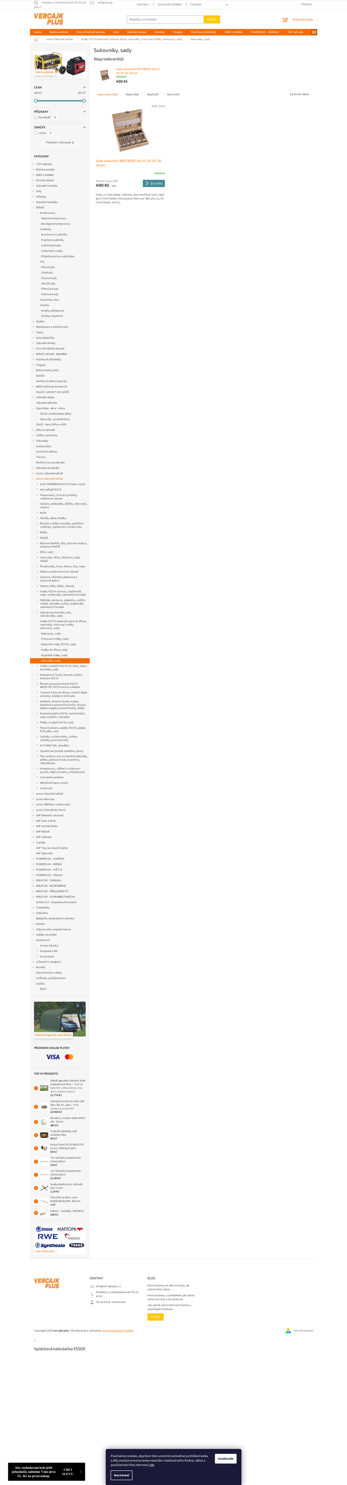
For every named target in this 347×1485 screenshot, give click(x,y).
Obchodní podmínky (169, 4)
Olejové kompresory (53, 218)
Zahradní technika (47, 186)
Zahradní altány (45, 397)
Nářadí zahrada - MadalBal (51, 354)
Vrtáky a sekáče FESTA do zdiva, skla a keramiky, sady (63, 668)
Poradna (195, 4)
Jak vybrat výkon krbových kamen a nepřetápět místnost (169, 1307)
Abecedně (173, 95)
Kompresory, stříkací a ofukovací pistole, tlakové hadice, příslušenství (62, 770)
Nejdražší (153, 95)
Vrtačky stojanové (52, 316)
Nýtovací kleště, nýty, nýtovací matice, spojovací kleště (63, 545)
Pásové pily (48, 267)
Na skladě (47, 117)
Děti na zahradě (45, 430)
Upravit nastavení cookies (118, 1331)
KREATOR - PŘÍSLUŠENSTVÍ (52, 891)
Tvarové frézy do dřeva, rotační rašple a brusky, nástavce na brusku (63, 694)
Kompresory (47, 213)
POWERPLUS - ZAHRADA (50, 859)
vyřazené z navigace (48, 962)
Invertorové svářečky (54, 235)
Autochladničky (45, 338)
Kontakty (143, 4)
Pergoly (41, 365)
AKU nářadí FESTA (50, 490)
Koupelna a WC (49, 951)
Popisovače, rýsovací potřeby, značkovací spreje (59, 497)
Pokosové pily (49, 294)
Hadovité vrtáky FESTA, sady (58, 644)
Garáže (40, 376)
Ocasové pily (49, 278)
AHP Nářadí (42, 832)
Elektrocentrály (45, 170)
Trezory (41, 457)
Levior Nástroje (45, 799)
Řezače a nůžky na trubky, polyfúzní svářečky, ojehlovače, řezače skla (61, 525)
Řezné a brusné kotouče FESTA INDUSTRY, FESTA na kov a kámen (60, 685)
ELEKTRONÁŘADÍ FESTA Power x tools (62, 484)
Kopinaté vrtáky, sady (54, 655)
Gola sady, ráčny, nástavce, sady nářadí (60, 559)
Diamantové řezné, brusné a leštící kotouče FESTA (61, 676)
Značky (40, 984)
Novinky (41, 967)
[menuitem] (37, 32)
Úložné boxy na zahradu (50, 463)
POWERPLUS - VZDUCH (49, 875)
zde (151, 1465)
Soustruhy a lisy (49, 300)
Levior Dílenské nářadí (49, 479)
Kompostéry (43, 446)
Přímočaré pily (50, 289)
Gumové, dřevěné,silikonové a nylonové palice (58, 579)
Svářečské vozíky (52, 251)
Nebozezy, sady (51, 634)
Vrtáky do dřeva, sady (54, 650)
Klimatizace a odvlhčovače (52, 327)
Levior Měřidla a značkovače (53, 805)
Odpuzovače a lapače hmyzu (53, 929)
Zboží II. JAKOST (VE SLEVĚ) (52, 392)
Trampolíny (43, 908)
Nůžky (43, 532)
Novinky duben (45, 180)
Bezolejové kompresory (55, 224)
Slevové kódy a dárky (49, 973)
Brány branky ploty (47, 370)
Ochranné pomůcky (52, 777)
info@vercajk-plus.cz (108, 1286)
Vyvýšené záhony (46, 452)
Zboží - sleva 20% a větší (51, 425)
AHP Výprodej (44, 853)
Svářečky (45, 229)
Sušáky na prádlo (46, 935)
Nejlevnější (132, 95)
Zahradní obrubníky (47, 468)
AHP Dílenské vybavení (49, 815)
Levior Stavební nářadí (49, 794)
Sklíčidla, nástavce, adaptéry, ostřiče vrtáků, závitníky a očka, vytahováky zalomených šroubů (62, 603)
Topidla (40, 843)
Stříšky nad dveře (47, 435)
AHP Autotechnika (47, 826)
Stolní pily (47, 273)
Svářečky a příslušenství (51, 978)
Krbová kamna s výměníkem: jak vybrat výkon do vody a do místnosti (170, 1297)
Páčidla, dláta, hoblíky (53, 518)
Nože (43, 513)
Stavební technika (47, 202)
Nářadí (40, 207)
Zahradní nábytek (46, 403)
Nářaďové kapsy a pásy (54, 783)
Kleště (44, 538)
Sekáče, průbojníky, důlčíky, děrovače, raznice (63, 505)
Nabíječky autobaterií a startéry (55, 919)
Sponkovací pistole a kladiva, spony (61, 751)
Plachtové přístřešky (48, 360)
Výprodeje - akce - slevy (50, 408)
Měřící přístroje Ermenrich (51, 387)
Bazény (40, 924)
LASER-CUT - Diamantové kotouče (56, 902)
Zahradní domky (46, 343)
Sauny (39, 332)
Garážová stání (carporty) (51, 381)
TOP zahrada (44, 164)
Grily (39, 191)
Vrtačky (44, 305)
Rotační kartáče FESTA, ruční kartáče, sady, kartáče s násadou (62, 715)
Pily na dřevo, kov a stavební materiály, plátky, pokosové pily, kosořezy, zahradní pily (64, 759)
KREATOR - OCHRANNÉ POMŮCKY (55, 897)
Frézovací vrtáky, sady (55, 639)
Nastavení (121, 1475)
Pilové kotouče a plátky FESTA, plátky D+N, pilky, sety (63, 729)
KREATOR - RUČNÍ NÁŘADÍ (51, 886)
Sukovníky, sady (51, 661)
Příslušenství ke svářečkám (57, 256)
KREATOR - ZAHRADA (48, 880)
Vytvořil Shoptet (303, 1331)
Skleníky (41, 197)
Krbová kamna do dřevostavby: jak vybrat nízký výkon (168, 1287)
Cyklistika (42, 913)
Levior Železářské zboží (50, 810)
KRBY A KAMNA (45, 175)
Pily (42, 262)
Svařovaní (46, 788)
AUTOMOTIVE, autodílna (54, 746)
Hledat (212, 19)
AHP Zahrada (43, 837)
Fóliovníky (42, 441)
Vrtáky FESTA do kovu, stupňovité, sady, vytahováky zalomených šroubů (63, 593)
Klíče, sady (46, 552)
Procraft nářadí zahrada (50, 349)
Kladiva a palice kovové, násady (59, 572)
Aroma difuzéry (49, 946)
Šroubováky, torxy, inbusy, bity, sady (62, 566)
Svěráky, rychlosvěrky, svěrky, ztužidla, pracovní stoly (59, 738)
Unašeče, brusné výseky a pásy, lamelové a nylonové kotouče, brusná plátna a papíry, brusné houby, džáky (62, 704)
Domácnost (43, 940)
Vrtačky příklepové (52, 311)
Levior (45, 133)
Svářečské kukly (51, 246)
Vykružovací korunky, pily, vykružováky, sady (56, 614)
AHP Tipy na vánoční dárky (52, 848)
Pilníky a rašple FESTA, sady (57, 723)
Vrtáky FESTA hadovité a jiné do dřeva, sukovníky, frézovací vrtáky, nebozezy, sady (63, 624)
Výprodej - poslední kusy (55, 419)
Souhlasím (226, 1458)
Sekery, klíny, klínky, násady (57, 586)
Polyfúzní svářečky (52, 240)
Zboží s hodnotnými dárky (56, 414)
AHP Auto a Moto (46, 821)
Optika (40, 321)
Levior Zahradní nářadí (49, 474)
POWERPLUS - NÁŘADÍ (49, 864)
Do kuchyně (47, 957)
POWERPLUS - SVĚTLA (49, 870)
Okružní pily (48, 284)
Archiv (155, 1317)
